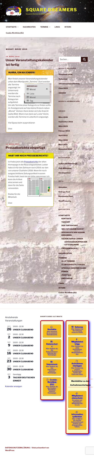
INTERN (68, 27)
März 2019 (63, 145)
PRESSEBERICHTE (69, 248)
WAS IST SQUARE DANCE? (72, 229)
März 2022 (63, 140)
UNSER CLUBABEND (23, 329)
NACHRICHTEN (29, 27)
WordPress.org (65, 201)
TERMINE (44, 27)
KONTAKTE (66, 219)
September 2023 (66, 122)
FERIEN (64, 271)
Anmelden (63, 187)
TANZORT (65, 222)
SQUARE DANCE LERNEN (72, 239)
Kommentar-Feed (66, 196)
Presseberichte (31, 162)
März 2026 (63, 117)
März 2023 (63, 126)
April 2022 (63, 135)
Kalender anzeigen (13, 386)
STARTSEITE (11, 27)
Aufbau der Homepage (68, 164)
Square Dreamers (51, 9)
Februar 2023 (64, 131)
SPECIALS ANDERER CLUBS (73, 268)
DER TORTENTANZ (69, 225)
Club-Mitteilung (65, 168)
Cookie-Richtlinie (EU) (15, 33)
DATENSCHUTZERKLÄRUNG (17, 448)
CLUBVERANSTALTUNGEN (73, 265)
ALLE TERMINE (68, 261)
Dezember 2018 (65, 149)
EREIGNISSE (66, 278)
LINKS (57, 27)
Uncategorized (64, 173)
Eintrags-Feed (64, 192)
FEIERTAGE (66, 275)
